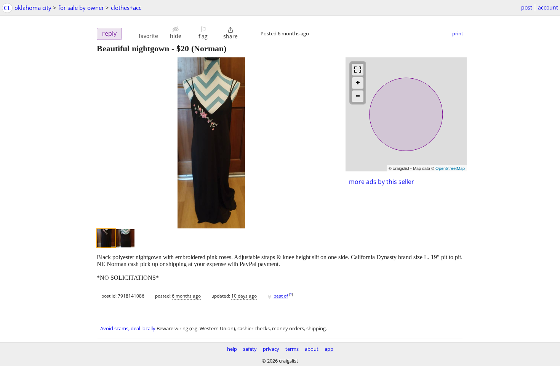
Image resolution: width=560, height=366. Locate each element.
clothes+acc (126, 7)
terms (292, 348)
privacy (271, 348)
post (526, 7)
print (457, 33)
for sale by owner (81, 7)
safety (250, 348)
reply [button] (109, 33)
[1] (106, 238)
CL (7, 8)
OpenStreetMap (450, 168)
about (311, 348)
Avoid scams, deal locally (127, 328)
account (548, 7)
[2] (125, 238)
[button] (148, 32)
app (329, 348)
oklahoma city (32, 7)
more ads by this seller (381, 181)
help (232, 348)
